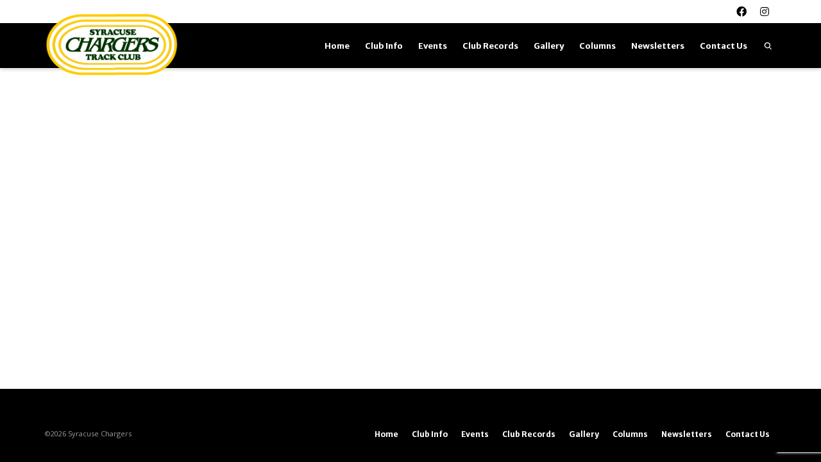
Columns (597, 45)
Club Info (384, 45)
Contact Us (723, 45)
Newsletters (657, 45)
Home (337, 45)
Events (432, 45)
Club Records (490, 45)
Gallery (549, 45)
